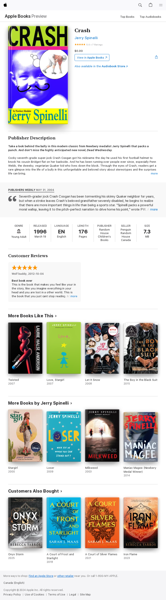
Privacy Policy (12, 594)
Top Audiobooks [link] (150, 16)
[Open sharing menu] (156, 57)
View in (90, 57)
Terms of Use (56, 594)
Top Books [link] (127, 16)
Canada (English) (13, 582)
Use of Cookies (34, 594)
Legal (72, 594)
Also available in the (100, 66)
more (154, 173)
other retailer (65, 576)
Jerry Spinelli (86, 37)
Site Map (85, 594)
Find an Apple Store (41, 576)
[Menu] (161, 5)
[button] (140, 5)
